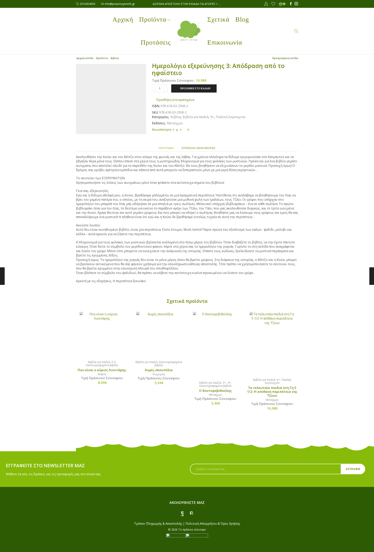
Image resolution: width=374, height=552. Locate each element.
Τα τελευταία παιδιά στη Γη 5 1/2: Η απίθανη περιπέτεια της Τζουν (272, 391)
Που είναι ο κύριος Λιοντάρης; (102, 370)
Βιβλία (115, 58)
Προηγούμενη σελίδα (285, 58)
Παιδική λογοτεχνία (230, 117)
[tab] (166, 148)
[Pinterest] (180, 129)
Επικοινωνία (224, 42)
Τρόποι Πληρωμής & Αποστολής (158, 523)
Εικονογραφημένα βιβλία (102, 365)
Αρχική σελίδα (84, 58)
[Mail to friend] (184, 129)
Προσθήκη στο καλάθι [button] (105, 334)
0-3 (113, 362)
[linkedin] (187, 129)
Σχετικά (218, 19)
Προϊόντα (152, 19)
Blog (242, 19)
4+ (229, 382)
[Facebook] (291, 4)
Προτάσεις (156, 42)
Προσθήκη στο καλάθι (195, 88)
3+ (224, 382)
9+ (212, 117)
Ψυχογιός (159, 374)
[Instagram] (296, 4)
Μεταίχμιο (175, 123)
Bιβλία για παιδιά (195, 117)
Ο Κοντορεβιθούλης (215, 391)
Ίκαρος (102, 374)
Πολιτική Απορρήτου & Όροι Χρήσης (212, 523)
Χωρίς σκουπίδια (159, 370)
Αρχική (122, 19)
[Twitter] (173, 129)
